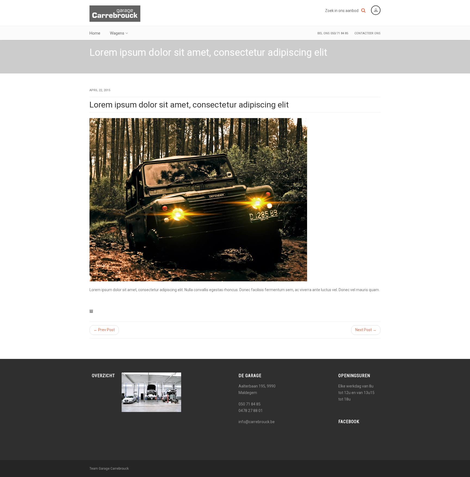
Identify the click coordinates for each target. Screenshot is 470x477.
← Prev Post (104, 330)
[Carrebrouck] (114, 13)
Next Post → (365, 330)
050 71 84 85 (250, 404)
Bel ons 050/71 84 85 (332, 33)
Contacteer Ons (367, 33)
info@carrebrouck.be (257, 422)
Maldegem (248, 392)
